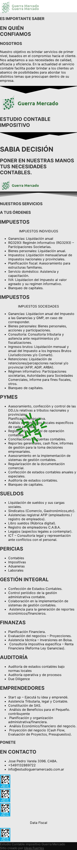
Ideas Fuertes (34, 848)
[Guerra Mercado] (20, 9)
